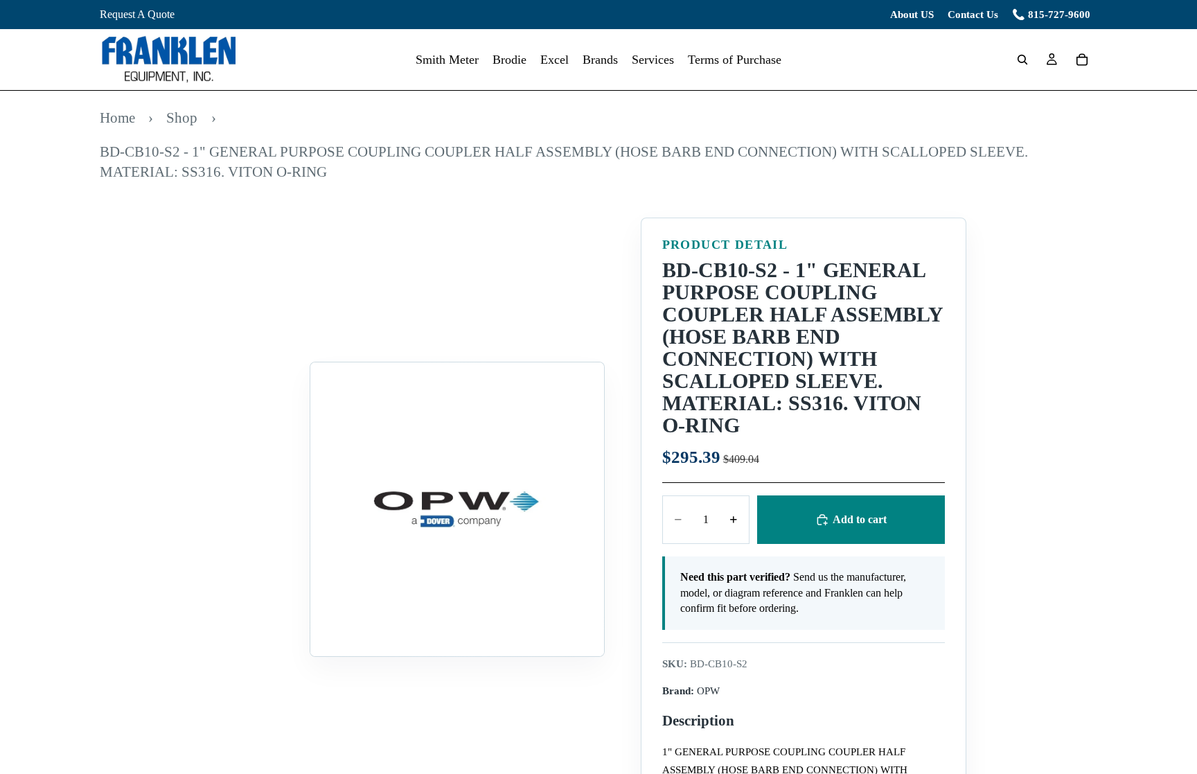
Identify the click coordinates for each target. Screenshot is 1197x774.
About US (912, 14)
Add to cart (860, 519)
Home (117, 117)
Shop (181, 117)
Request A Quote (137, 14)
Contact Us (973, 14)
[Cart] (1082, 59)
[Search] (1022, 59)
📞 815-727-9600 (1051, 14)
